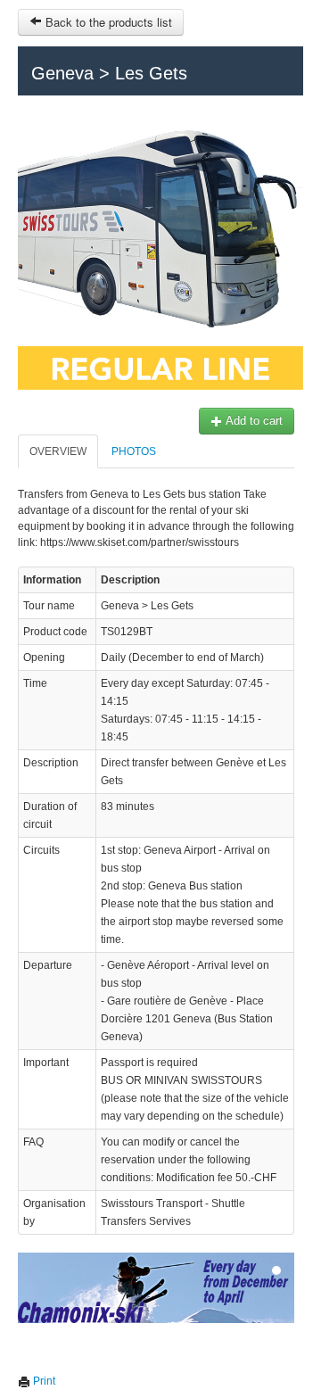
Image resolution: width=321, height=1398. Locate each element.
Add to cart (253, 420)
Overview (57, 451)
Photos (133, 451)
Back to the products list (107, 21)
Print (42, 1381)
